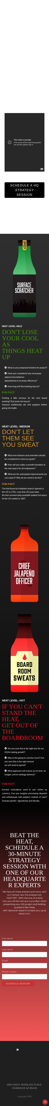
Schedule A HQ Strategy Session (24, 190)
